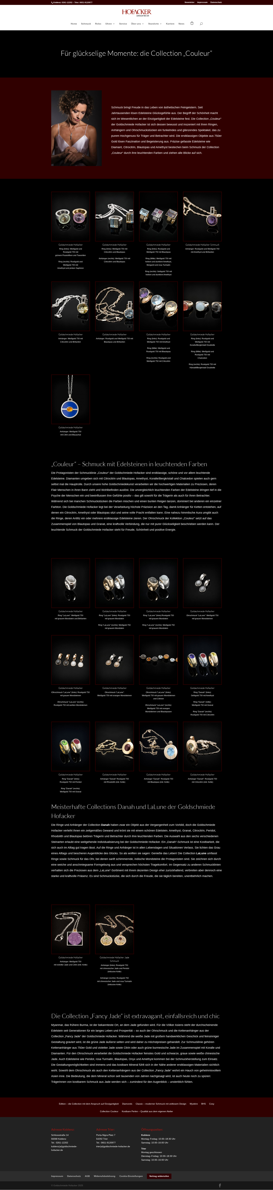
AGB (87, 1176)
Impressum (202, 2)
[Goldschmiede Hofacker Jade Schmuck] (114, 953)
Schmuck (86, 24)
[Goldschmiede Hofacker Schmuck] (202, 240)
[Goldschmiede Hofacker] (71, 240)
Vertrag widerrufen (159, 1176)
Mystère (194, 1104)
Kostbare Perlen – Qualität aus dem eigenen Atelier (147, 1111)
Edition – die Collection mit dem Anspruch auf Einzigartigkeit (89, 1104)
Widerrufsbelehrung (104, 1176)
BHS (203, 1104)
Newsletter (189, 2)
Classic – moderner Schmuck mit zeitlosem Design (161, 1104)
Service (123, 24)
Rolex (98, 24)
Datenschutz (216, 2)
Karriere (170, 24)
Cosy (211, 1104)
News (181, 24)
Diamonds (127, 1104)
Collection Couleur (109, 1111)
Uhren (108, 24)
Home (74, 24)
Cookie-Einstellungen (131, 1176)
